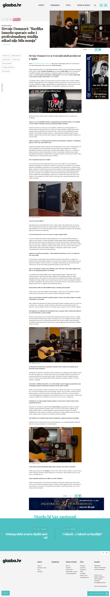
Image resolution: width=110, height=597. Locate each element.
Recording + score (83, 20)
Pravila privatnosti (100, 567)
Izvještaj (68, 12)
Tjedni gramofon (83, 12)
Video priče (83, 17)
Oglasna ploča (41, 12)
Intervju (68, 10)
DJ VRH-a (47, 63)
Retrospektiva (68, 25)
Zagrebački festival (41, 15)
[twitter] (99, 49)
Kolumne (68, 20)
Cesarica (41, 17)
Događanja (55, 5)
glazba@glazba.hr (99, 582)
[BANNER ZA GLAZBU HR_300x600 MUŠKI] (97, 76)
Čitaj (68, 5)
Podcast (83, 15)
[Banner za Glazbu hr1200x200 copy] (66, 504)
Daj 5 (41, 20)
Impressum (97, 565)
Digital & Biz (68, 22)
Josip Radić (6, 44)
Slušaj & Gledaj (83, 5)
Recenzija (68, 15)
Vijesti (41, 5)
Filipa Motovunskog (38, 63)
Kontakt (97, 562)
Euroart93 (104, 586)
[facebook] (101, 5)
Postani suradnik (99, 569)
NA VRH (5, 593)
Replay (84, 10)
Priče (68, 17)
